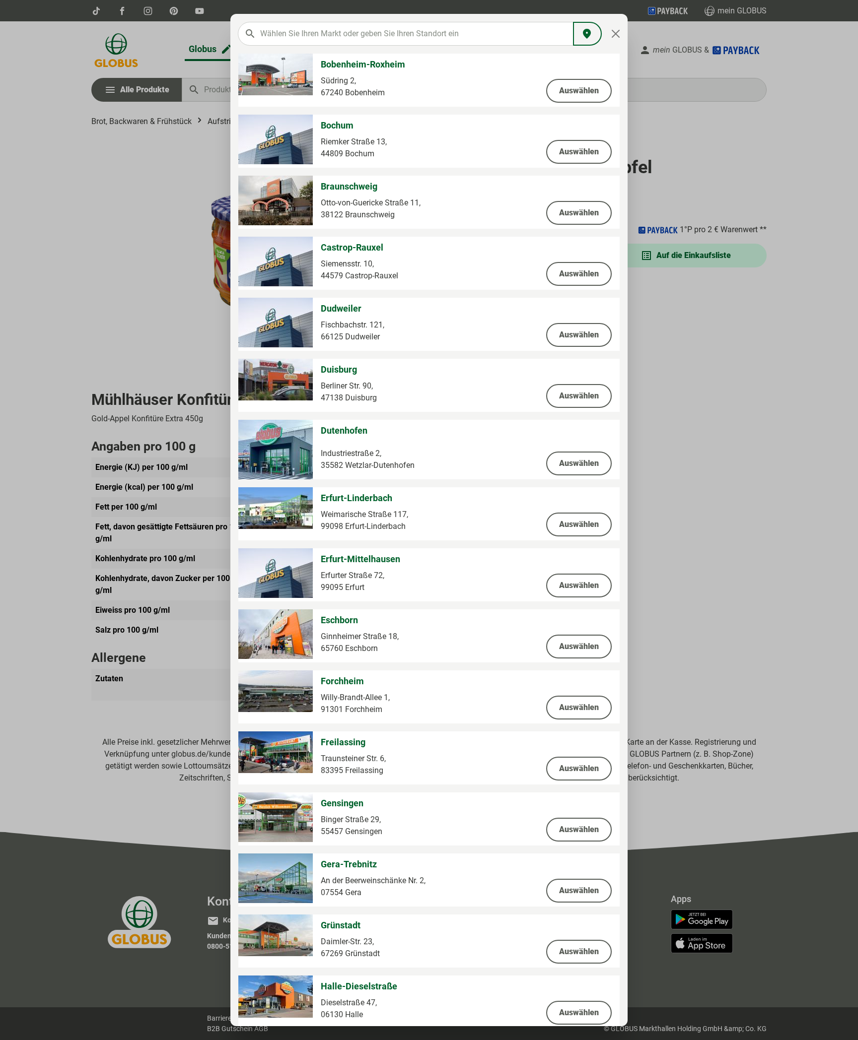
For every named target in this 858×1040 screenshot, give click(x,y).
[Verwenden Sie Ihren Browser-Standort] (587, 34)
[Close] (616, 33)
